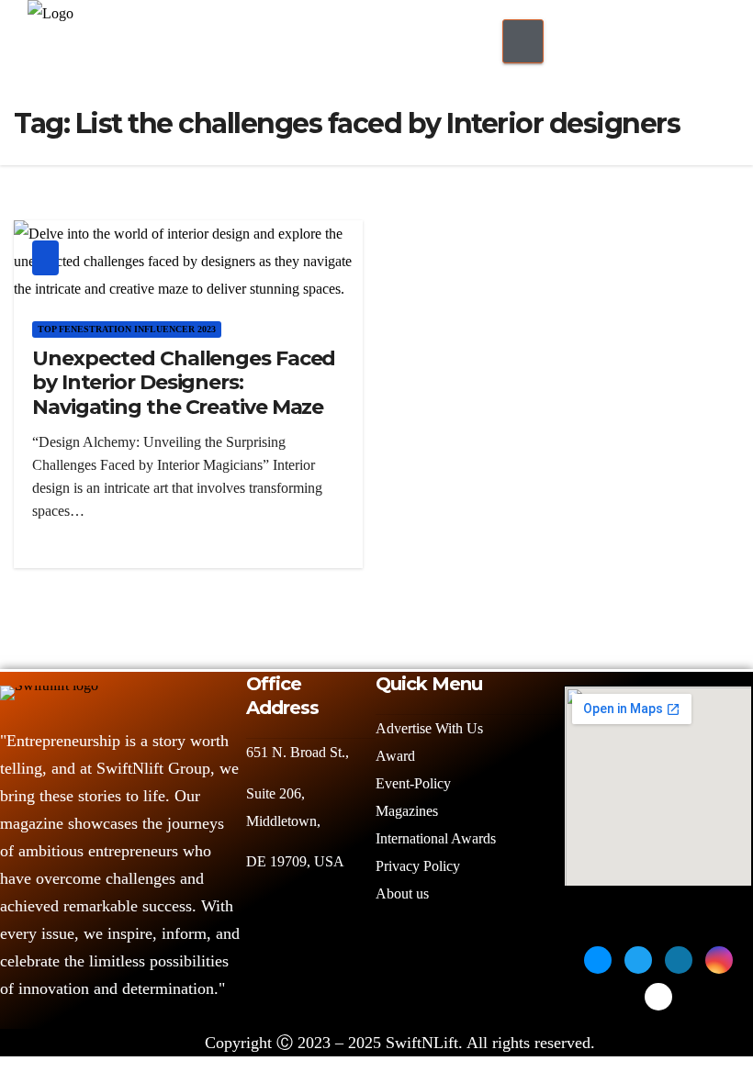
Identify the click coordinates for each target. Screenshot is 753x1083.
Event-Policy (413, 783)
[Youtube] (658, 996)
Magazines (407, 811)
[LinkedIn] (678, 960)
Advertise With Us (429, 728)
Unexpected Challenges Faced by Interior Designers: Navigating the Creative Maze (183, 382)
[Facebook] (598, 960)
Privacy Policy (418, 866)
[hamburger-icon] (523, 41)
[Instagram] (719, 960)
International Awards (436, 838)
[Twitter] (638, 960)
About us (404, 893)
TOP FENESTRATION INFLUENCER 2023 (127, 329)
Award (395, 756)
